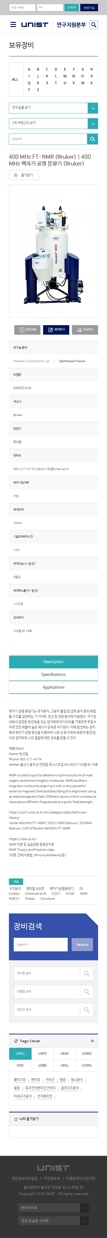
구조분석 (15, 889)
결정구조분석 (70, 1088)
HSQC (70, 894)
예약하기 (59, 329)
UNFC (42, 1054)
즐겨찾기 (27, 175)
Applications (53, 687)
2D (81, 889)
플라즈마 (20, 1080)
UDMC (87, 1054)
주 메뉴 (13, 24)
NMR (83, 894)
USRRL (87, 1065)
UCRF (69, 24)
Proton (30, 899)
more (92, 1041)
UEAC (64, 1054)
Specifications (53, 675)
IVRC (20, 1065)
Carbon (14, 894)
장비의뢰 (31, 329)
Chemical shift (35, 894)
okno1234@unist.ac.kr (53, 469)
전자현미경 (44, 1096)
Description (53, 662)
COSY (56, 894)
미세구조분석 (23, 1096)
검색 (93, 24)
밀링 (17, 1088)
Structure (47, 899)
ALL (15, 79)
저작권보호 (52, 1179)
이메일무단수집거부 (80, 1179)
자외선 (49, 1080)
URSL (65, 1065)
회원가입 (89, 7)
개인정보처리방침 (25, 1179)
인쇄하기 (88, 329)
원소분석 (77, 1080)
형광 (63, 1080)
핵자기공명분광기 (62, 889)
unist (34, 25)
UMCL (20, 1054)
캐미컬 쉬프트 (35, 889)
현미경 (35, 1080)
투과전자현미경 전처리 (40, 1088)
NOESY (14, 899)
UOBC (42, 1065)
